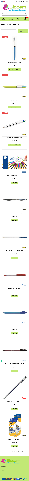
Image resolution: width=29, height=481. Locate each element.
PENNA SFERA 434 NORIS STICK (14, 175)
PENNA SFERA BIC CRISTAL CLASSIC (14, 250)
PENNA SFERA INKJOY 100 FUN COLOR (14, 363)
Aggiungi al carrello (14, 69)
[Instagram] (4, 1)
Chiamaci (19, 1)
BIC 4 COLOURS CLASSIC (14, 62)
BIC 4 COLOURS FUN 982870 (15, 100)
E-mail (26, 1)
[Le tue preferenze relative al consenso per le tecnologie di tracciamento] (1, 360)
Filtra (23, 31)
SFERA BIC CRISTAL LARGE (14, 439)
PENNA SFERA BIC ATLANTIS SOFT (14, 213)
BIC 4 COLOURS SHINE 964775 (14, 137)
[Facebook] (2, 1)
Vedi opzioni (14, 182)
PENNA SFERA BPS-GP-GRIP (14, 288)
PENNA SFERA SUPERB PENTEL (14, 401)
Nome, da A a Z (8, 31)
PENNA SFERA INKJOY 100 (14, 326)
